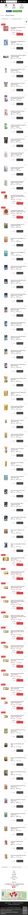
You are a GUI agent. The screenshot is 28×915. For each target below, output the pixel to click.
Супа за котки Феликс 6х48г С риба (18, 517)
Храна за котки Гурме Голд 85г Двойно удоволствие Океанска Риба (17, 631)
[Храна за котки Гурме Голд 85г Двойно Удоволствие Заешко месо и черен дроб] (6, 619)
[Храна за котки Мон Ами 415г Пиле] (6, 859)
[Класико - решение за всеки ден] (4, 2)
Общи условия (8, 902)
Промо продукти (14, 7)
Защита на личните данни (14, 904)
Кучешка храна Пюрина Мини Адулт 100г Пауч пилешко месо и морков (18, 196)
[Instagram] (14, 887)
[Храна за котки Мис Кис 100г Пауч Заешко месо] (6, 803)
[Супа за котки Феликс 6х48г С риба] (6, 521)
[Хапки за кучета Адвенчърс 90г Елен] (6, 534)
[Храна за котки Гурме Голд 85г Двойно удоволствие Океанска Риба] (6, 634)
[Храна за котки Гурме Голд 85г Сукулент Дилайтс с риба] (6, 719)
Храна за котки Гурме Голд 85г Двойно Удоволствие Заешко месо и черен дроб (18, 616)
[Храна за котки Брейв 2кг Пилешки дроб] (6, 548)
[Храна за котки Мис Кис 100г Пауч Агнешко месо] (6, 789)
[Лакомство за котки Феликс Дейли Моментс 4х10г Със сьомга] (6, 298)
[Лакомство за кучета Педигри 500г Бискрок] (6, 396)
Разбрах (25, 910)
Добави (21, 34)
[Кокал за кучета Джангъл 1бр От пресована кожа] (6, 73)
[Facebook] (13, 887)
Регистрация (17, 11)
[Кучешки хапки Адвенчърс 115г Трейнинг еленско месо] (6, 228)
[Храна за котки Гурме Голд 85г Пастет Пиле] (6, 663)
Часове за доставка (22, 7)
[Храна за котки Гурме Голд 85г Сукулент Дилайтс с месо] (6, 705)
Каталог (6, 6)
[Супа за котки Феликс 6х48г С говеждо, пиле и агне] (6, 507)
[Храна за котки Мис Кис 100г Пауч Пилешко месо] (6, 831)
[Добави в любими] (25, 25)
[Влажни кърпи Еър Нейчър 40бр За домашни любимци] (6, 59)
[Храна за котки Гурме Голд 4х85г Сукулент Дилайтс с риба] (6, 590)
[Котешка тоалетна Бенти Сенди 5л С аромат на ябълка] (6, 129)
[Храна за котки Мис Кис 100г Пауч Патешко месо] (6, 817)
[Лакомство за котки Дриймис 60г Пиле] (6, 242)
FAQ (14, 871)
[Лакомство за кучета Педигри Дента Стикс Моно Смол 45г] (6, 438)
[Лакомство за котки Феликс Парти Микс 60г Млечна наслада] (6, 326)
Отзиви (14, 872)
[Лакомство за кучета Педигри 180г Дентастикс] (6, 382)
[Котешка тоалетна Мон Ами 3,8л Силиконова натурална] (6, 143)
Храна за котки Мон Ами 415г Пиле (18, 855)
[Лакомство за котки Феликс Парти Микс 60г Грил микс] (6, 312)
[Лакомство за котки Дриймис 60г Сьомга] (6, 256)
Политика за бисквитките (17, 902)
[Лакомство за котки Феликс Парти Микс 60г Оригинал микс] (6, 354)
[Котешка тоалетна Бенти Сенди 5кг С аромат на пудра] (6, 115)
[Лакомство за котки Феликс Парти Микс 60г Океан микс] (6, 340)
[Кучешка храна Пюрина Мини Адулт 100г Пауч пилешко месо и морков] (6, 199)
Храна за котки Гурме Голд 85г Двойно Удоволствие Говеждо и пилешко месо (18, 601)
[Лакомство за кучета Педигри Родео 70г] (6, 466)
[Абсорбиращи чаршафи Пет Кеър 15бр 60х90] (6, 45)
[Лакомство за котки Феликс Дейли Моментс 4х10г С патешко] (6, 270)
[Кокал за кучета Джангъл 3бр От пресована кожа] (6, 87)
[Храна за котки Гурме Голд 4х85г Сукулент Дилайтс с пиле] (6, 576)
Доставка (14, 874)
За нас (14, 879)
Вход (9, 11)
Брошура (14, 876)
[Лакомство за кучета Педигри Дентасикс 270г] (6, 452)
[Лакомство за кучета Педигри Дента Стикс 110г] (6, 424)
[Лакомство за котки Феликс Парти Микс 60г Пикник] (6, 368)
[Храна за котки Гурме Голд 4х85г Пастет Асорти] (6, 562)
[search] (16, 1)
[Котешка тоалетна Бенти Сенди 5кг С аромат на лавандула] (6, 101)
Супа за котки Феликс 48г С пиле (18, 490)
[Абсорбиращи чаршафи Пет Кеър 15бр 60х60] (6, 31)
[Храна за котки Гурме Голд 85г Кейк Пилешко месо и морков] (6, 649)
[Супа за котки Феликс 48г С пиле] (6, 494)
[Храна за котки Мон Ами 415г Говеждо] (6, 845)
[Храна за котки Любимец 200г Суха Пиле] (6, 775)
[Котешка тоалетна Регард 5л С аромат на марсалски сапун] (6, 185)
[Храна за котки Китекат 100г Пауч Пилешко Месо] (6, 734)
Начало (2, 15)
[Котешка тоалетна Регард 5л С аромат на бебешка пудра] (6, 157)
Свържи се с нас (14, 877)
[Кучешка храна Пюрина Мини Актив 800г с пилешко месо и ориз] (6, 214)
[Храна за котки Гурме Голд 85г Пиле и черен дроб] (6, 691)
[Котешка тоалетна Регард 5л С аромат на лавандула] (6, 171)
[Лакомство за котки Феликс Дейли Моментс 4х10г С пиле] (6, 284)
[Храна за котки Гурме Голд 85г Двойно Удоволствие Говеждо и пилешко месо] (6, 604)
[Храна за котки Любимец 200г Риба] (6, 748)
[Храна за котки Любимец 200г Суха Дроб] (6, 761)
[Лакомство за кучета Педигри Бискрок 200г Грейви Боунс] (6, 410)
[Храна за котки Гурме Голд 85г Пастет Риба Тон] (6, 677)
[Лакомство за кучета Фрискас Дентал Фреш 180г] (6, 480)
